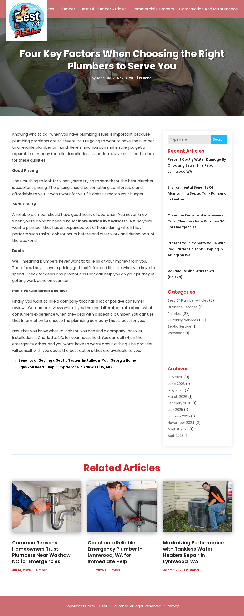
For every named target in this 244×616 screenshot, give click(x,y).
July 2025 (175, 409)
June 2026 (176, 383)
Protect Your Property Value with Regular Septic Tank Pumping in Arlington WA (197, 249)
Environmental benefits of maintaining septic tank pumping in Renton (197, 193)
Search (219, 139)
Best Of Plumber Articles (104, 9)
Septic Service (179, 326)
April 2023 (175, 435)
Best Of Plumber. (114, 606)
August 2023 (178, 429)
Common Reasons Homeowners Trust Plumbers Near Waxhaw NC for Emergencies (196, 221)
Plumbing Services (37, 9)
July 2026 (175, 377)
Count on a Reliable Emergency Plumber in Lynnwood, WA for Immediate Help (115, 552)
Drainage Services (183, 307)
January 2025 (179, 416)
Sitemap (172, 606)
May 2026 (176, 390)
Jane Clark (105, 78)
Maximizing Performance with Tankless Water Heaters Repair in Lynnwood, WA (193, 552)
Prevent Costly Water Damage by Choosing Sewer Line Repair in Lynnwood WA (197, 165)
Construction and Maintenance (208, 9)
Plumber (67, 9)
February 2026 (179, 403)
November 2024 (181, 422)
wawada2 (176, 333)
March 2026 (177, 396)
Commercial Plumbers (153, 9)
